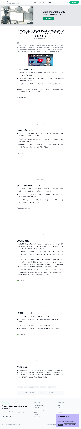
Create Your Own (48, 18)
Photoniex (36, 414)
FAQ (40, 2)
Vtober (36, 412)
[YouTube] (7, 416)
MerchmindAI (37, 416)
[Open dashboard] (67, 2)
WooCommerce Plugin (39, 410)
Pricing (35, 2)
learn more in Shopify (70, 424)
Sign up (60, 424)
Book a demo (73, 2)
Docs (44, 2)
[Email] (10, 416)
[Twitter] (3, 416)
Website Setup (37, 407)
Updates (49, 2)
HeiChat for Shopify (39, 405)
